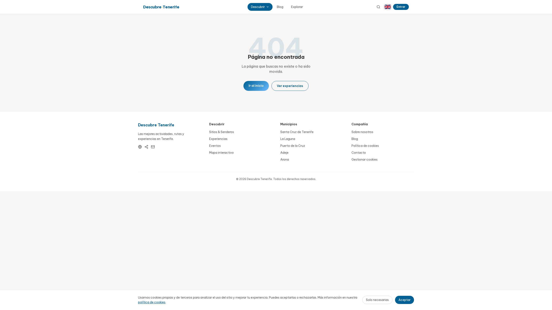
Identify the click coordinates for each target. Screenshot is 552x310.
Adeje (284, 153)
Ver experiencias (290, 86)
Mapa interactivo (221, 153)
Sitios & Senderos (221, 132)
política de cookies (151, 302)
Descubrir (258, 7)
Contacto (358, 153)
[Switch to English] (387, 6)
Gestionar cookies (364, 159)
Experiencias (218, 139)
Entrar (401, 6)
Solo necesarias (377, 300)
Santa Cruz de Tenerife (297, 132)
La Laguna (287, 139)
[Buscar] (378, 7)
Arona (284, 159)
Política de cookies (365, 146)
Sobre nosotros (362, 132)
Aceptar (404, 300)
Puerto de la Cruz (292, 146)
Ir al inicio (256, 86)
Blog (280, 7)
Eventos (215, 146)
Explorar (297, 7)
